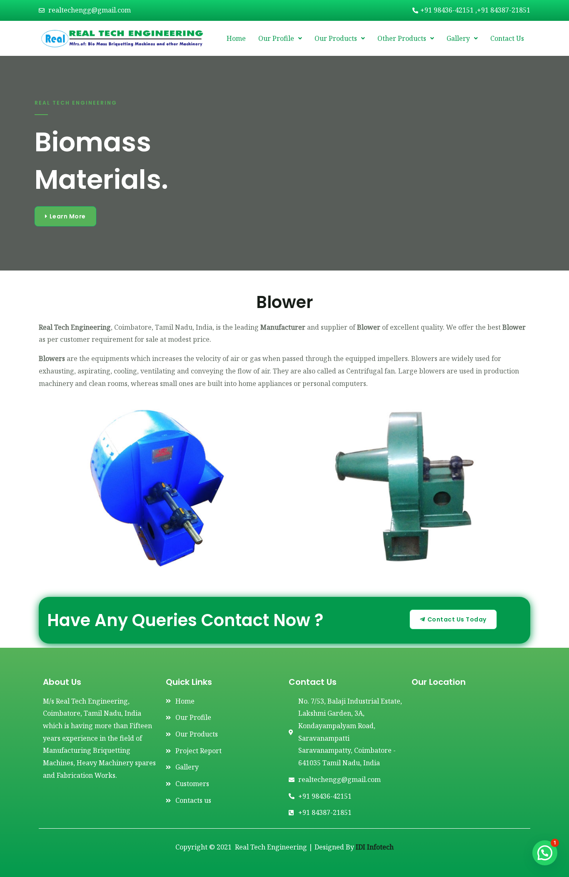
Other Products (401, 38)
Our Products (335, 38)
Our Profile (276, 38)
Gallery (458, 38)
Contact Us (507, 38)
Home (236, 38)
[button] (544, 852)
